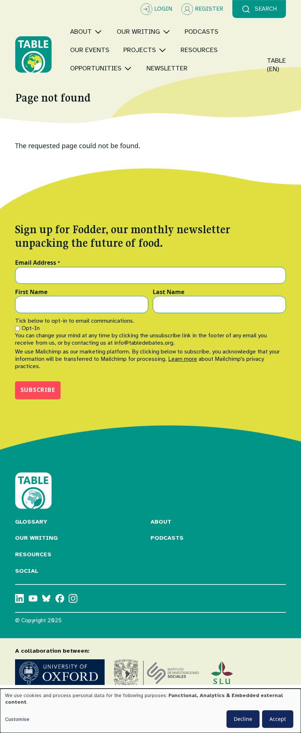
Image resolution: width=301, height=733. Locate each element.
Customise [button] (17, 719)
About (160, 521)
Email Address (37, 263)
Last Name (168, 292)
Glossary (31, 521)
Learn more (182, 359)
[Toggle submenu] (98, 31)
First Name (31, 292)
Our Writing (36, 538)
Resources (33, 554)
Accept (277, 718)
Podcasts (167, 538)
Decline (243, 718)
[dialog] (150, 711)
